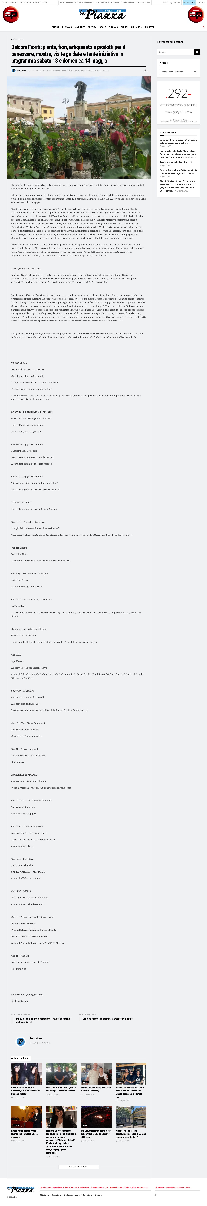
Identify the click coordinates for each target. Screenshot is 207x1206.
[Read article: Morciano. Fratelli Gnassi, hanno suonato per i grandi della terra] (61, 1074)
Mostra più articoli (79, 1167)
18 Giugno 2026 (88, 1141)
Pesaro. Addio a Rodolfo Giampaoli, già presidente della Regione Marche (25, 1090)
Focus (20, 39)
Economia (67, 27)
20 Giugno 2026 (18, 1098)
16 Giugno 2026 (123, 1141)
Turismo (113, 27)
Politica (54, 27)
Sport (103, 27)
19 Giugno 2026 (53, 1095)
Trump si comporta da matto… (174, 162)
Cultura (92, 27)
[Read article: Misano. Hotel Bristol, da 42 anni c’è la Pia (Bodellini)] (96, 1074)
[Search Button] (204, 27)
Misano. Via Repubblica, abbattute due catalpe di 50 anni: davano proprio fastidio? (131, 1133)
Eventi (124, 27)
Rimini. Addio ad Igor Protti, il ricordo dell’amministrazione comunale (24, 1133)
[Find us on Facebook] (155, 1195)
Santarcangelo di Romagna (67, 70)
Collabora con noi (26, 3)
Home (13, 39)
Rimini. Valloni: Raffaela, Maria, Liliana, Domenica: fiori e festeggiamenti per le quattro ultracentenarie (178, 154)
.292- (15, 1197)
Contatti (44, 3)
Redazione (14, 3)
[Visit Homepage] (103, 14)
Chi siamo (5, 3)
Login (203, 3)
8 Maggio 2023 (39, 70)
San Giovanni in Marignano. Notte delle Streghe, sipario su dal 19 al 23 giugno (96, 1133)
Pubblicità (36, 3)
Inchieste (149, 27)
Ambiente (80, 27)
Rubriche (135, 27)
